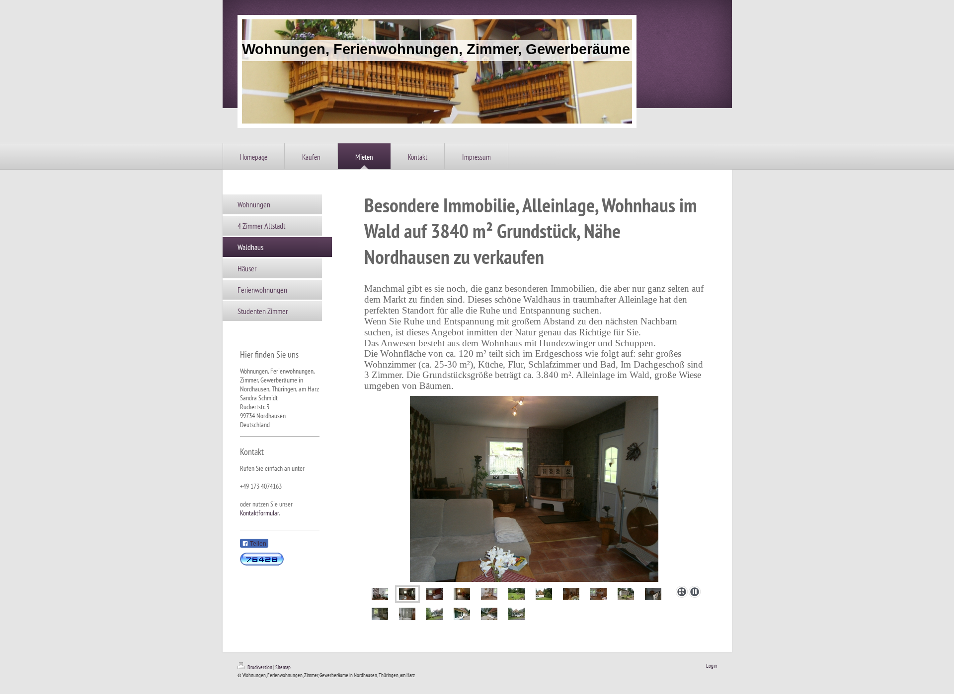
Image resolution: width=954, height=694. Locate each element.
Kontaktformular (259, 512)
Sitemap (283, 667)
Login (711, 665)
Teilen (257, 543)
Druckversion (259, 667)
